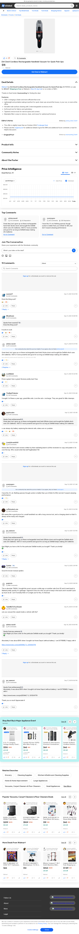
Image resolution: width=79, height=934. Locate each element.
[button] (9, 58)
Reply (13, 306)
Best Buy (5, 753)
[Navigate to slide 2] (39, 51)
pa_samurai (10, 531)
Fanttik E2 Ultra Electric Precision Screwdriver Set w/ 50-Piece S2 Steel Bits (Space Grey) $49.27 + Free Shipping (51, 743)
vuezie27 (9, 294)
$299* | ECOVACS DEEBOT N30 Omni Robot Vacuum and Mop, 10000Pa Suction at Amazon (11, 818)
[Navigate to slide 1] (37, 51)
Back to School (11, 10)
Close (47, 930)
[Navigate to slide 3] (40, 51)
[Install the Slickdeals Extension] (62, 897)
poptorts (9, 583)
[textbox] (37, 250)
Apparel (66, 10)
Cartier (8, 565)
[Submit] (4, 268)
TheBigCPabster (12, 393)
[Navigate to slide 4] (42, 51)
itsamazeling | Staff (71, 134)
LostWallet (10, 374)
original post (19, 128)
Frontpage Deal (42, 125)
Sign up (25, 276)
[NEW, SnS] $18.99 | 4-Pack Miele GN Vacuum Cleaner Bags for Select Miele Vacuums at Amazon (51, 818)
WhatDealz (10, 316)
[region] (39, 926)
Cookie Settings (32, 930)
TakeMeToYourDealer (14, 607)
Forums (11, 15)
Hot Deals (18, 15)
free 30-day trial (36, 89)
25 (6, 58)
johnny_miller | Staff (71, 121)
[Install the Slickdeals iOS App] (62, 909)
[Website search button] (72, 5)
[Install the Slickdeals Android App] (62, 903)
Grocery (8, 775)
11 (65, 757)
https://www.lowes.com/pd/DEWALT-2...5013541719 (19, 645)
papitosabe (10, 412)
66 (26, 757)
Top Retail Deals (24, 10)
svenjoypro (51, 218)
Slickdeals (4, 15)
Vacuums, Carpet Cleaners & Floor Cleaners (22, 786)
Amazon (25, 753)
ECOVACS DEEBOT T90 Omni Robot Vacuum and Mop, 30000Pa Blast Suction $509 (31, 818)
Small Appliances (53, 786)
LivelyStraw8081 (12, 442)
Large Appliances (40, 781)
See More (67, 786)
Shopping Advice (56, 10)
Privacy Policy (42, 923)
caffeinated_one (12, 509)
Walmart (4, 87)
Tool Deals (35, 10)
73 (6, 757)
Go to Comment (9, 234)
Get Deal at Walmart (39, 72)
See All (63, 722)
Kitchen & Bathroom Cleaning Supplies (53, 775)
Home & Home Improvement (16, 781)
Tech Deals (44, 10)
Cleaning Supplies (25, 775)
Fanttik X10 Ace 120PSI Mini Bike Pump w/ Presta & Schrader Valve (32, 743)
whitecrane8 (12, 218)
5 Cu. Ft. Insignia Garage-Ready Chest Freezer (11, 743)
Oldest (44, 263)
